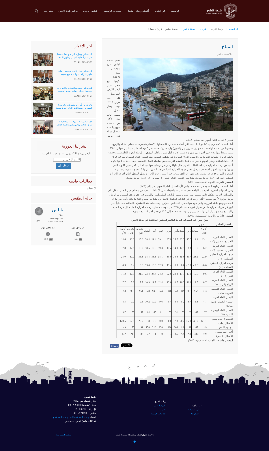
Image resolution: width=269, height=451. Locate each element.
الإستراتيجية (193, 409)
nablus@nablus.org (79, 417)
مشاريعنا (48, 11)
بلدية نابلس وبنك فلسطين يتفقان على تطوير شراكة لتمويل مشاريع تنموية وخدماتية (75, 74)
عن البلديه (159, 11)
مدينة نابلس (189, 29)
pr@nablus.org (60, 417)
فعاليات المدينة (158, 413)
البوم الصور (159, 405)
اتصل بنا (195, 413)
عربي (203, 29)
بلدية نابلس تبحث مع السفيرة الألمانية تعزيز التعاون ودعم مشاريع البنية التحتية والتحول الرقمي (74, 124)
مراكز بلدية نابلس (68, 11)
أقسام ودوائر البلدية (138, 11)
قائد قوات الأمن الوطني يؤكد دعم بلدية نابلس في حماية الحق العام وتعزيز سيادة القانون (74, 108)
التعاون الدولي (90, 11)
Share (114, 345)
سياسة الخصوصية (63, 435)
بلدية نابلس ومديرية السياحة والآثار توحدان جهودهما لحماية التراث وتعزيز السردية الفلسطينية (73, 91)
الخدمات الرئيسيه (113, 11)
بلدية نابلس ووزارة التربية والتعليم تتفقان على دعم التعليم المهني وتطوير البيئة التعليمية (74, 57)
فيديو (162, 409)
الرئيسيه (175, 11)
